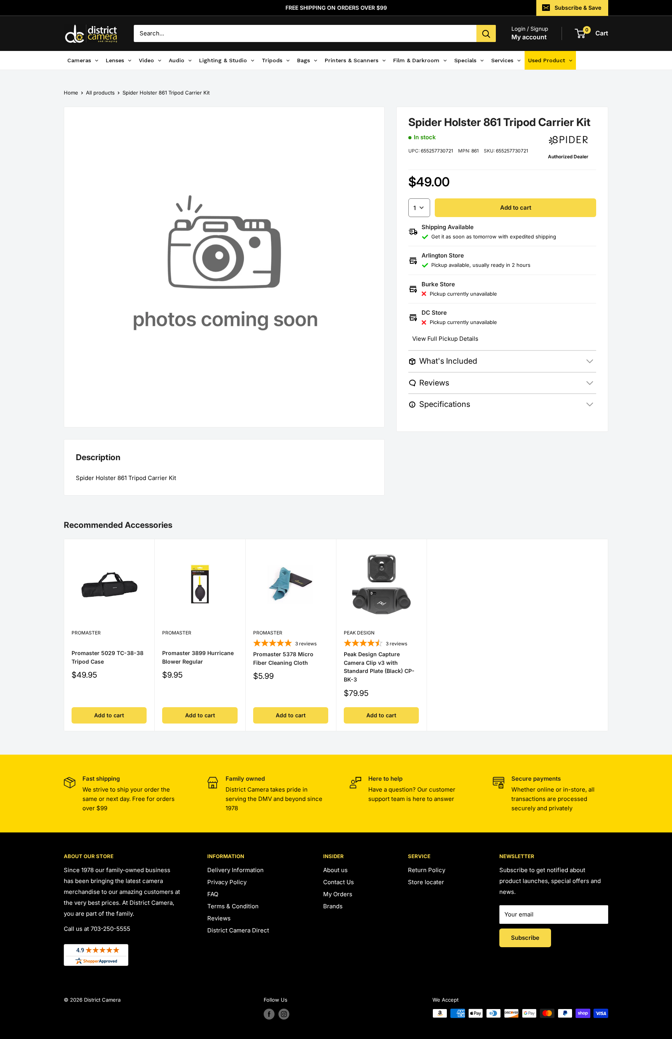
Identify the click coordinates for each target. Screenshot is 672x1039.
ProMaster (86, 633)
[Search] (486, 33)
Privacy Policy (227, 882)
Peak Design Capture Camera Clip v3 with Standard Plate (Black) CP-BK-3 (379, 667)
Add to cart (515, 207)
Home (71, 92)
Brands (333, 906)
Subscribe (525, 937)
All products (100, 92)
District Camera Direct (238, 930)
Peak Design (359, 633)
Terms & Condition (233, 906)
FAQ (212, 894)
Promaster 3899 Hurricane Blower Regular (198, 657)
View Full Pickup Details (445, 338)
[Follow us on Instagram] (283, 1014)
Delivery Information (235, 870)
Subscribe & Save (578, 7)
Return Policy (426, 870)
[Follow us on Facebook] (269, 1014)
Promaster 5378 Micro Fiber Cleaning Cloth (283, 658)
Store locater (426, 882)
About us (335, 870)
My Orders (337, 894)
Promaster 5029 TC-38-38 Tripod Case (108, 657)
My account (529, 37)
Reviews (219, 918)
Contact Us (338, 882)
